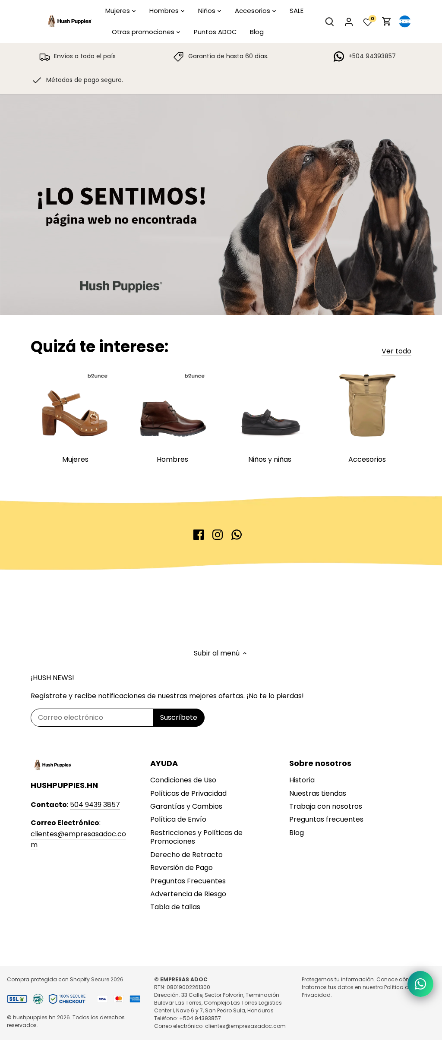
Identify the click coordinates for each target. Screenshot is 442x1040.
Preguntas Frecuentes (188, 881)
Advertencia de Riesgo (188, 894)
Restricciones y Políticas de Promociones (196, 837)
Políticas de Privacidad (188, 793)
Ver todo (396, 351)
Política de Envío (178, 819)
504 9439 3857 (95, 805)
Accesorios (367, 459)
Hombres (172, 459)
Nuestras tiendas (317, 793)
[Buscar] (329, 21)
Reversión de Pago (181, 868)
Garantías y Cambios (186, 806)
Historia (302, 780)
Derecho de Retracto (186, 855)
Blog (296, 833)
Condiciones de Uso (183, 780)
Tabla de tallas (175, 907)
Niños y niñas (269, 459)
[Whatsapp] (236, 534)
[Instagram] (217, 534)
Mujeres (75, 459)
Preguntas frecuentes (326, 819)
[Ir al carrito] (387, 21)
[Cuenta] (348, 21)
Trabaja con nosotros (325, 806)
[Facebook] (198, 534)
